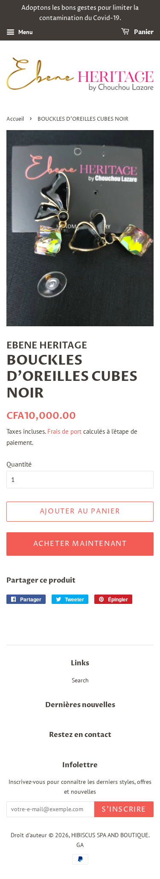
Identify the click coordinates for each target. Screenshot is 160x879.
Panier (143, 32)
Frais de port (64, 431)
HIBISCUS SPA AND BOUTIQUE (109, 835)
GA (80, 845)
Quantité (19, 464)
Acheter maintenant (80, 543)
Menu (25, 32)
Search (80, 680)
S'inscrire (124, 809)
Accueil (15, 119)
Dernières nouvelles (80, 705)
